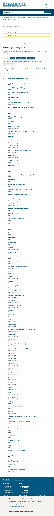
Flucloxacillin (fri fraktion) (15, 286)
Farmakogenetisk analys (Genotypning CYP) (20, 102)
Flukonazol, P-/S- (12, 315)
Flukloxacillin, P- (12, 310)
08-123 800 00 (8, 488)
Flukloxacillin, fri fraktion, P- (16, 305)
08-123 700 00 (25, 488)
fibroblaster (11, 228)
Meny (51, 6)
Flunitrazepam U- (12, 334)
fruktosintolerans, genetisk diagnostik (18, 421)
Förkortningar (9, 38)
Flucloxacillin (11, 281)
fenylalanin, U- (12, 170)
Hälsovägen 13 (9, 492)
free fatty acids (12, 402)
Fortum (10, 392)
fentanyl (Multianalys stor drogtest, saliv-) (19, 150)
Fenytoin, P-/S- (12, 204)
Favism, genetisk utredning (15, 112)
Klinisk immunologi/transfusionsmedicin (13, 61)
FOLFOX (10, 373)
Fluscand (10, 368)
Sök (47, 12)
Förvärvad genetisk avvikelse (16, 469)
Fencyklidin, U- (12, 136)
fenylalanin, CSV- (12, 160)
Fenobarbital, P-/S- (13, 146)
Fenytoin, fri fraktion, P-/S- (15, 199)
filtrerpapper (11, 233)
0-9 (9, 70)
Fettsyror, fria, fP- (13, 213)
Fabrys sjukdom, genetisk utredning (18, 92)
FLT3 (9, 271)
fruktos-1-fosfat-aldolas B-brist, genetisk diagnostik (22, 416)
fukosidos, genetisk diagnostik (16, 450)
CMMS (12, 58)
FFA (9, 223)
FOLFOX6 (10, 377)
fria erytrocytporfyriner (14, 406)
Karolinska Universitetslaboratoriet (40, 17)
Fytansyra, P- (11, 464)
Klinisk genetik (31, 58)
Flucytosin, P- (11, 300)
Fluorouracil (11, 353)
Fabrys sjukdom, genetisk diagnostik (18, 83)
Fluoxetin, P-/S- (12, 358)
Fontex (9, 387)
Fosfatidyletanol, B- (13, 397)
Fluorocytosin (11, 339)
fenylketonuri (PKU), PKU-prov (16, 184)
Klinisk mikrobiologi (36, 61)
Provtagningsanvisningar (9, 19)
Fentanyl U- (11, 155)
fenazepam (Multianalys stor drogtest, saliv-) (20, 131)
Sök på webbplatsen (8, 12)
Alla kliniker (6, 58)
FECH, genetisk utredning (15, 117)
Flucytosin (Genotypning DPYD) (16, 295)
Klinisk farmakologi (21, 58)
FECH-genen (11, 121)
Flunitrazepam (12, 320)
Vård (8, 17)
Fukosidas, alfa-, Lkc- (13, 440)
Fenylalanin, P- (12, 165)
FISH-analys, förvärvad (14, 262)
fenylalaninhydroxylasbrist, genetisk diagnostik (21, 175)
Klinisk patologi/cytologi (9, 64)
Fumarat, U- (11, 455)
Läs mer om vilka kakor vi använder (18, 506)
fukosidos (10, 445)
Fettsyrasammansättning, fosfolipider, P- (19, 208)
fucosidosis (11, 435)
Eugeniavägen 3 (25, 492)
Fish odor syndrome (13, 257)
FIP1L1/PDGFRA (12, 252)
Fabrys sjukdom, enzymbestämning (18, 78)
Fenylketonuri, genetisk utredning (17, 194)
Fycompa (10, 460)
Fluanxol (10, 276)
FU (8, 426)
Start (5, 17)
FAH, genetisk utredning (14, 97)
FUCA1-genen (11, 431)
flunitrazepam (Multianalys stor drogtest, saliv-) (21, 329)
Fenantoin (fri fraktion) (14, 126)
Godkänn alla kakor (26, 511)
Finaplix (10, 247)
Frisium (10, 411)
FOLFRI (10, 382)
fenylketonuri (11, 179)
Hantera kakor (14, 511)
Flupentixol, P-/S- (12, 363)
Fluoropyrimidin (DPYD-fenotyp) (17, 344)
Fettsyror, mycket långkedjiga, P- (17, 218)
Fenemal (10, 141)
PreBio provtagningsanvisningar (13, 40)
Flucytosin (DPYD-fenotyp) (15, 291)
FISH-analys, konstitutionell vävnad (18, 266)
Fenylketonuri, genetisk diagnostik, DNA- (19, 189)
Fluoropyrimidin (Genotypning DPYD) (18, 349)
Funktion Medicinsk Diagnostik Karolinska (20, 17)
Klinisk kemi (27, 61)
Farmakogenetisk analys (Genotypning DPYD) (20, 107)
